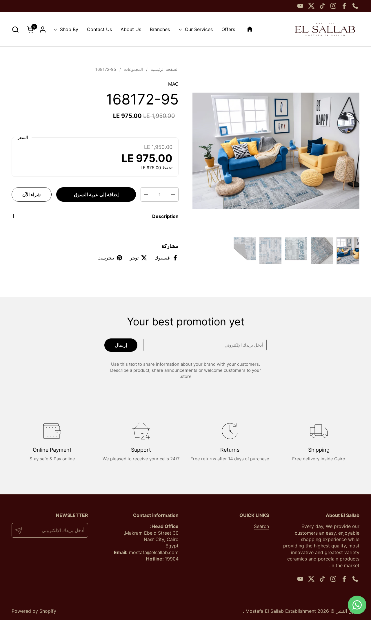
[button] (15, 29)
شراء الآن (31, 194)
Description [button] (165, 216)
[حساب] (42, 29)
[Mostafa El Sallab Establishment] (325, 29)
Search (261, 526)
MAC (173, 84)
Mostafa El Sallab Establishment (280, 611)
